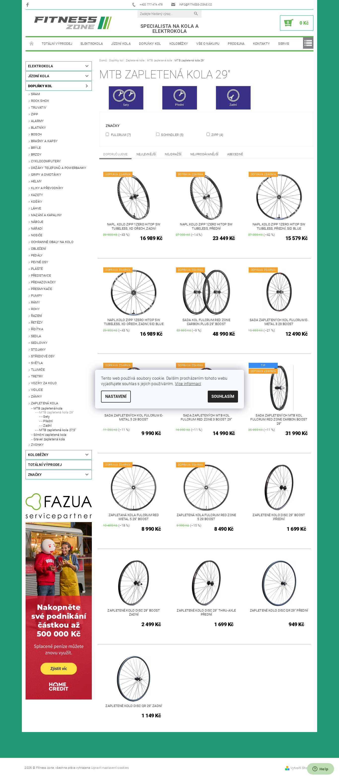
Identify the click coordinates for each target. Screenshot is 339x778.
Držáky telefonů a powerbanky (58, 168)
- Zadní (46, 425)
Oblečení (38, 248)
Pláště (37, 269)
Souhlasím (222, 396)
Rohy (35, 309)
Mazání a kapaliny (46, 215)
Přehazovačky (43, 282)
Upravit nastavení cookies (110, 768)
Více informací (188, 383)
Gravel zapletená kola (49, 439)
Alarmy (37, 121)
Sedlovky (39, 343)
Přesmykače (41, 289)
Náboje (37, 222)
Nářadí (37, 228)
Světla (37, 363)
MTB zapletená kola (48, 408)
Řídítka (37, 329)
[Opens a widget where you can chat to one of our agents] (320, 769)
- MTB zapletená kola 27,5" (56, 430)
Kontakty (261, 43)
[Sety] (126, 99)
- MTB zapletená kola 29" (55, 412)
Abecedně (235, 154)
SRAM (35, 94)
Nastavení (116, 396)
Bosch (36, 134)
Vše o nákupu (207, 43)
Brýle (36, 148)
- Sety (45, 416)
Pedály (37, 255)
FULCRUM (120, 134)
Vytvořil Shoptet (301, 768)
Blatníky (38, 127)
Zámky (36, 396)
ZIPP (34, 114)
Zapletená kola (44, 403)
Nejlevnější (146, 154)
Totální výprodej (57, 43)
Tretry (37, 376)
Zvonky (37, 445)
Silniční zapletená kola (50, 435)
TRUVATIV (38, 107)
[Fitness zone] (73, 22)
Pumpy (36, 295)
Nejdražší (173, 154)
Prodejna (236, 43)
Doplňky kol (150, 43)
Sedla (36, 336)
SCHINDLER (172, 134)
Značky (35, 475)
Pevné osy (39, 262)
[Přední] (179, 99)
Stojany (38, 349)
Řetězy (37, 322)
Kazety (37, 195)
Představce (41, 275)
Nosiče (36, 235)
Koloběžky (179, 43)
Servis (283, 43)
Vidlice (37, 390)
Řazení (36, 316)
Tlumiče (38, 369)
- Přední (47, 421)
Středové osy (43, 356)
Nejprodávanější (204, 154)
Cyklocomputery (46, 161)
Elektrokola (92, 43)
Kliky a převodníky (47, 188)
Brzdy (36, 154)
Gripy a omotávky (46, 174)
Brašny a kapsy (44, 141)
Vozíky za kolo (44, 383)
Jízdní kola (121, 43)
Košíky (36, 202)
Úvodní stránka (31, 43)
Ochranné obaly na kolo (52, 242)
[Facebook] (28, 4)
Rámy (35, 302)
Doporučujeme (115, 154)
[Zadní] (233, 99)
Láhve (36, 208)
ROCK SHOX (40, 101)
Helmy (36, 181)
